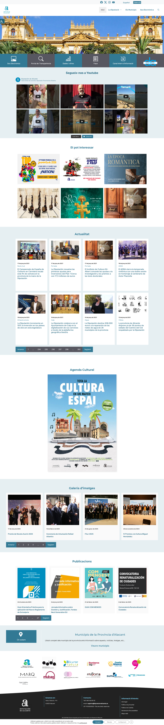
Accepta (98, 722)
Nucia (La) (21, 266)
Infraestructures (23, 320)
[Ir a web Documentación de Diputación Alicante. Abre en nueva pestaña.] (68, 60)
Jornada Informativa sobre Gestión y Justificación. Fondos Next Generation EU (64, 609)
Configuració (122, 722)
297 (60, 349)
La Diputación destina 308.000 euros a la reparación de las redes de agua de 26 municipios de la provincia (99, 326)
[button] (158, 10)
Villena (121, 320)
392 (79, 349)
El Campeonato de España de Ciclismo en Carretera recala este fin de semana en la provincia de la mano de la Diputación (30, 273)
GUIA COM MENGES (93, 607)
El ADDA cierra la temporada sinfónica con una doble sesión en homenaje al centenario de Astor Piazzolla (132, 272)
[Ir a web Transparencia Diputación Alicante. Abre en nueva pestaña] (41, 60)
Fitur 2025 (89, 534)
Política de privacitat (127, 704)
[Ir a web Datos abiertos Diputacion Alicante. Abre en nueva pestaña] (150, 60)
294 (39, 349)
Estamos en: (50, 698)
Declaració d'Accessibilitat (129, 710)
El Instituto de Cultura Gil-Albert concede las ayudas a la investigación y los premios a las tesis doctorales (98, 272)
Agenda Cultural (82, 370)
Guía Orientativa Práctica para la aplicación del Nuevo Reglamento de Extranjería (31, 609)
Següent (87, 349)
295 (46, 349)
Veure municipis (100, 645)
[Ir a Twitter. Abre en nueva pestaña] (105, 2)
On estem (21, 640)
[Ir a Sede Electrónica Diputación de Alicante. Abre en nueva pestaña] (13, 60)
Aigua (87, 320)
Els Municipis (131, 10)
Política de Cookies (127, 707)
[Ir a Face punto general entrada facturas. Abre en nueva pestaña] (95, 60)
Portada (54, 266)
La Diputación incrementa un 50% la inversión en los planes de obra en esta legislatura (31, 325)
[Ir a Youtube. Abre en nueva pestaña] (113, 2)
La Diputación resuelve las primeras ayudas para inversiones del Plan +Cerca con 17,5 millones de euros (63, 272)
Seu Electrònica (147, 10)
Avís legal (124, 702)
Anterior (20, 349)
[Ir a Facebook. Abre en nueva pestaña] (101, 2)
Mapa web (124, 713)
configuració (83, 723)
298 (66, 349)
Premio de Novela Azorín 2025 (20, 534)
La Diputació (113, 10)
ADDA (121, 266)
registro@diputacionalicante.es (97, 703)
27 (38, 618)
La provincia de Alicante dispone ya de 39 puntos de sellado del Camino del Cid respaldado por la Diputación (131, 326)
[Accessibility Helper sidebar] (2, 21)
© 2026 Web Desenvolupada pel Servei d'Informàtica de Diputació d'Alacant (82, 717)
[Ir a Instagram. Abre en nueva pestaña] (109, 2)
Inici (102, 10)
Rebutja (109, 722)
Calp (52, 320)
